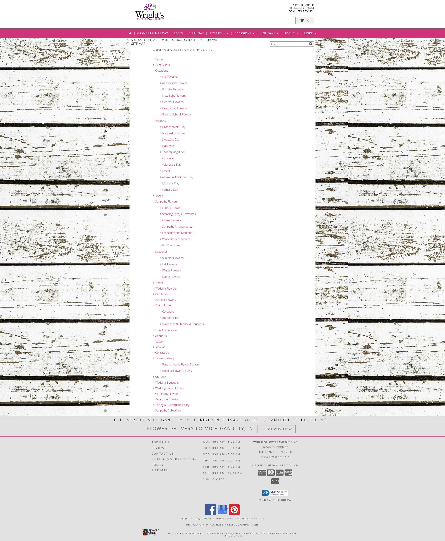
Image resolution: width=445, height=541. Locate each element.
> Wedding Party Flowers (168, 388)
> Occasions (160, 70)
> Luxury (158, 341)
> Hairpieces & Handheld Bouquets (182, 324)
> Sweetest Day (169, 139)
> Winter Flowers (170, 270)
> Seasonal (160, 252)
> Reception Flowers (165, 399)
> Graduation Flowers (173, 108)
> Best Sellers (161, 65)
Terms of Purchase (283, 533)
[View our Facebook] (210, 514)
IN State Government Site (241, 524)
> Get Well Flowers (171, 102)
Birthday (196, 33)
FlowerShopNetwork (225, 533)
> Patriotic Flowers (164, 300)
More (308, 33)
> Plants (158, 283)
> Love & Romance (165, 330)
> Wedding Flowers (164, 288)
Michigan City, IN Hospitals (245, 518)
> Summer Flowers (171, 258)
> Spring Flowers (170, 277)
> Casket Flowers (170, 220)
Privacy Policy (254, 533)
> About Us (160, 336)
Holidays (268, 33)
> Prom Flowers (163, 305)
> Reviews (159, 347)
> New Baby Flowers (173, 96)
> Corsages (167, 311)
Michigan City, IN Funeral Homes (202, 518)
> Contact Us (161, 353)
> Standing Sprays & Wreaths (178, 214)
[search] (311, 44)
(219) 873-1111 (305, 11)
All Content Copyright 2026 (188, 533)
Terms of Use (233, 535)
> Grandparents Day (172, 127)
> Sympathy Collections (167, 410)
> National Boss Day (172, 133)
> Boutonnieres (169, 318)
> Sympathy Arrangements (176, 226)
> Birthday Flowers (171, 89)
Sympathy (217, 33)
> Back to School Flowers (175, 114)
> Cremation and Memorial (176, 233)
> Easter (165, 171)
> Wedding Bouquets (166, 382)
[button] (304, 20)
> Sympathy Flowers (165, 201)
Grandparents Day (152, 33)
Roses (178, 33)
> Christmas (167, 158)
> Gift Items (160, 294)
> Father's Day (169, 190)
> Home (158, 59)
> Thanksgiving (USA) (172, 152)
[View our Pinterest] (234, 514)
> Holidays (159, 121)
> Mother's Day (169, 183)
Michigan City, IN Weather (203, 524)
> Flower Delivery (163, 358)
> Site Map (159, 377)
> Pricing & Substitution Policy (171, 405)
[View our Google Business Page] (222, 514)
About (290, 33)
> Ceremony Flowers (166, 394)
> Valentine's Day (170, 164)
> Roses (158, 196)
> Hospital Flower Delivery (176, 371)
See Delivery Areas (276, 429)
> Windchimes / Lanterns (175, 239)
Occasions (242, 33)
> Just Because (169, 77)
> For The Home (170, 245)
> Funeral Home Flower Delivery (180, 364)
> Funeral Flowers (171, 208)
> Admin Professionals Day (176, 177)
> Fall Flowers (168, 264)
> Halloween (167, 146)
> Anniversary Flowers (173, 83)
